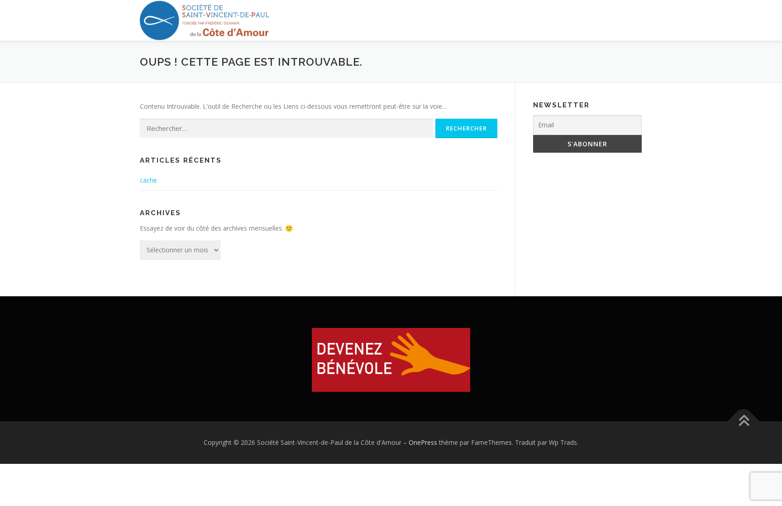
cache (148, 180)
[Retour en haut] (744, 421)
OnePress (423, 442)
